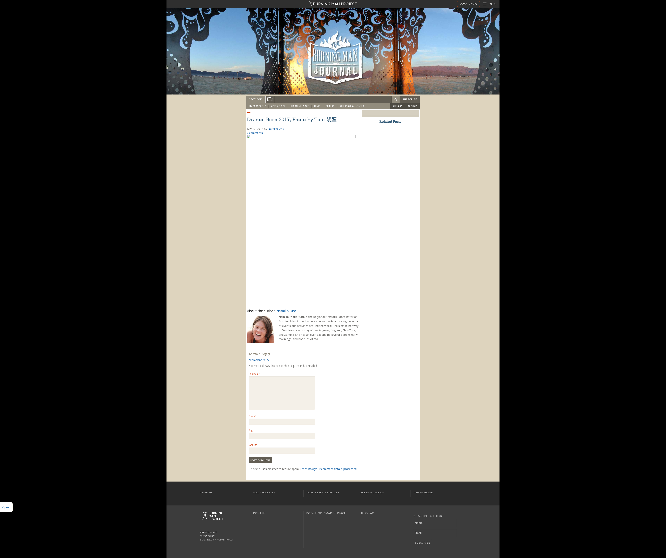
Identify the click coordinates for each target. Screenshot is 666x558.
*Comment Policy (259, 360)
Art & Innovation (372, 492)
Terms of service (208, 532)
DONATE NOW (468, 3)
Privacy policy (207, 536)
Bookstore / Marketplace (326, 513)
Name (252, 416)
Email (252, 430)
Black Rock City (257, 106)
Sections (256, 99)
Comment (254, 374)
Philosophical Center (352, 106)
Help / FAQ (367, 513)
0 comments (255, 133)
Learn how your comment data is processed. (328, 469)
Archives (413, 106)
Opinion (330, 106)
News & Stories (423, 492)
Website (253, 445)
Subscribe (422, 542)
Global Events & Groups (323, 492)
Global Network (300, 106)
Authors (398, 106)
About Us (206, 492)
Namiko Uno (276, 129)
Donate (259, 513)
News (317, 106)
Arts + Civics (278, 106)
